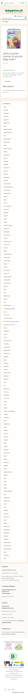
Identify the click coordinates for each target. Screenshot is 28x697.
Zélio (5, 552)
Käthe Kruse (7, 295)
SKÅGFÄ (6, 465)
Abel (5, 107)
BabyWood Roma (8, 132)
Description (7, 81)
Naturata (6, 379)
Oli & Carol (6, 398)
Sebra (5, 456)
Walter (5, 523)
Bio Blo (5, 158)
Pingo (5, 427)
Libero (5, 328)
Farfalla (6, 215)
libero (10, 75)
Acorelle (6, 110)
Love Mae (6, 344)
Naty (5, 382)
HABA (5, 251)
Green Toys (6, 244)
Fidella (5, 222)
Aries (5, 126)
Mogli (5, 360)
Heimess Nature (8, 254)
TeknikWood (7, 497)
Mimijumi (6, 356)
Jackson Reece (7, 276)
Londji (5, 337)
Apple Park (6, 123)
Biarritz (5, 151)
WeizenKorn (7, 532)
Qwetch (6, 446)
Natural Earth (7, 372)
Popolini (6, 436)
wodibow (6, 539)
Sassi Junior (7, 452)
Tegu (5, 494)
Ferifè (5, 219)
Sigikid (5, 459)
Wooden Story (7, 545)
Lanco (5, 311)
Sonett (5, 468)
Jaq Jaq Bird (7, 279)
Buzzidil (6, 180)
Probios (6, 440)
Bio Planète (6, 155)
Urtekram (6, 513)
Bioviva (5, 171)
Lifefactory (6, 331)
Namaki (5, 369)
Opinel (5, 408)
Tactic (5, 488)
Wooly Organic (7, 548)
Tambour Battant (8, 491)
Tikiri (5, 507)
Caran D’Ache (7, 183)
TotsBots (6, 510)
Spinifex (6, 475)
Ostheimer (6, 417)
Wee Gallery (7, 529)
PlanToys (6, 433)
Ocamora (6, 392)
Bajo (5, 135)
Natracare (6, 376)
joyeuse (6, 286)
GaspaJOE (6, 228)
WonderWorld (7, 542)
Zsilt (5, 558)
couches (19, 75)
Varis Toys (6, 516)
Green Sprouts (7, 241)
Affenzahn (6, 113)
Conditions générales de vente (9, 570)
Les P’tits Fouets (8, 318)
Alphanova (6, 119)
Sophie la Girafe (8, 472)
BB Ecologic (7, 142)
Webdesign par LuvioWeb (18, 692)
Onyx (5, 404)
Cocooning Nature (8, 187)
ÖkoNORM (6, 395)
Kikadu (5, 299)
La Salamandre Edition (9, 308)
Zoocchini (6, 555)
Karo (5, 292)
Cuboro (6, 196)
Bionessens (6, 167)
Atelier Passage (8, 129)
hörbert (6, 267)
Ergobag (6, 212)
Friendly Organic (8, 225)
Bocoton (6, 174)
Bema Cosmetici (8, 148)
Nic (4, 385)
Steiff (5, 481)
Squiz (5, 478)
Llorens (5, 334)
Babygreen (14, 11)
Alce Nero (6, 116)
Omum (5, 401)
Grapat (5, 238)
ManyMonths (7, 350)
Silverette (6, 462)
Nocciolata (6, 388)
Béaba (5, 145)
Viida (5, 520)
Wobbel (6, 536)
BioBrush (6, 161)
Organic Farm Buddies (9, 411)
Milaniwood (6, 353)
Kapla (5, 289)
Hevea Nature (7, 260)
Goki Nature (7, 235)
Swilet (5, 484)
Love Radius (7, 347)
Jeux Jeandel (7, 283)
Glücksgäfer (7, 231)
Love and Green (8, 340)
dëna (5, 199)
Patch (5, 420)
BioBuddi (6, 164)
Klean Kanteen (7, 305)
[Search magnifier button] (25, 18)
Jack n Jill (6, 273)
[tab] (8, 81)
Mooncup (6, 363)
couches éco (6, 76)
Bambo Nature (7, 139)
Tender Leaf (7, 500)
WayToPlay (6, 526)
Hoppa (5, 263)
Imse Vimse (6, 270)
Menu (6, 21)
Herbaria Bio (7, 257)
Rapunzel (6, 449)
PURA (5, 443)
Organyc (6, 414)
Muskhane (6, 366)
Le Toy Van (6, 315)
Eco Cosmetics (7, 206)
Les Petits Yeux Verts (9, 324)
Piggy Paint (7, 424)
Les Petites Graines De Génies (11, 321)
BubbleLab (6, 177)
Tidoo (5, 504)
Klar (5, 302)
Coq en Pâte (7, 190)
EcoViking (6, 209)
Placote (6, 430)
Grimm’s (6, 247)
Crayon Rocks (7, 193)
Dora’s (5, 203)
